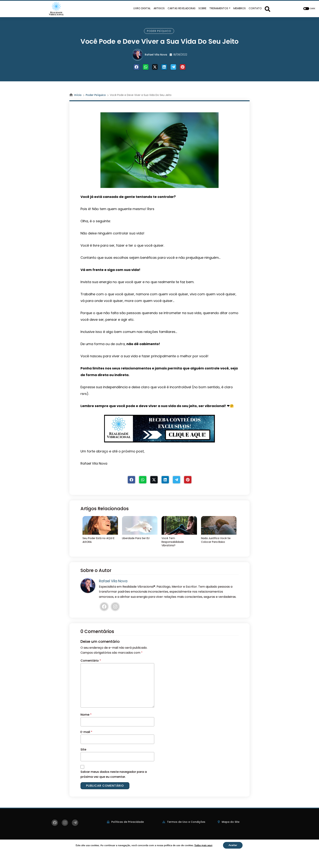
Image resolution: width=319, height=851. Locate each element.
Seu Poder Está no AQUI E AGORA (98, 540)
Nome (86, 714)
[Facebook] (136, 67)
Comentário (90, 660)
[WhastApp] (145, 67)
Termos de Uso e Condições (186, 822)
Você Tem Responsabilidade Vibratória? (173, 542)
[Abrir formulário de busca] (267, 9)
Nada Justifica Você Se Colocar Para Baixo (216, 540)
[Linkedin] (164, 67)
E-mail (86, 732)
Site (83, 749)
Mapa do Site (230, 822)
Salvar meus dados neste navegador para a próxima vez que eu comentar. (113, 774)
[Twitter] (155, 67)
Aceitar (233, 845)
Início (78, 95)
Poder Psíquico (159, 31)
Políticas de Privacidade (127, 822)
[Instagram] (115, 606)
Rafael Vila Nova (156, 54)
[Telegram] (173, 67)
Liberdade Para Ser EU (136, 538)
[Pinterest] (182, 67)
